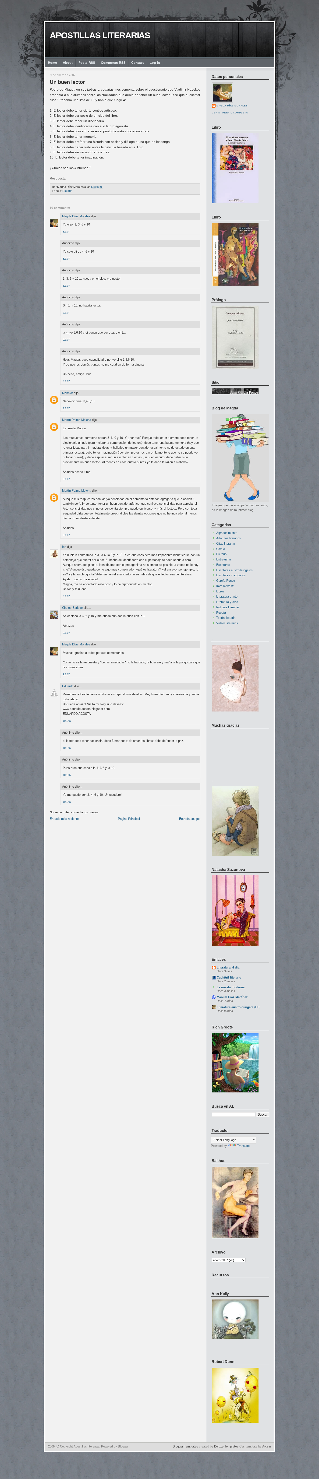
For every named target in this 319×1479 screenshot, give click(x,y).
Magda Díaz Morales (76, 216)
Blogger (123, 1446)
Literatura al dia (228, 967)
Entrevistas (224, 559)
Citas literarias (226, 543)
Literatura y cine (227, 602)
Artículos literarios (228, 538)
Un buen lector (67, 82)
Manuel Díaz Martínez (232, 997)
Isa (64, 547)
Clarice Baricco (72, 607)
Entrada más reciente (64, 818)
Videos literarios (227, 623)
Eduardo (67, 686)
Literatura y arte (226, 596)
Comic (220, 549)
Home (52, 62)
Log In (155, 62)
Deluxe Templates (226, 1446)
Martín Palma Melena (76, 420)
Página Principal (129, 818)
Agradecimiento (226, 533)
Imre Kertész (225, 586)
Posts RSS (86, 62)
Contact (137, 62)
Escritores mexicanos (231, 575)
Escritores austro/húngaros (234, 570)
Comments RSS (113, 62)
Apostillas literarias (100, 35)
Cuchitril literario (229, 977)
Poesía (221, 612)
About (68, 62)
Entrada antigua (189, 818)
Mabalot (67, 393)
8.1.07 (66, 231)
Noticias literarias (228, 607)
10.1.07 (67, 720)
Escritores (223, 565)
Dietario (67, 191)
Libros (220, 591)
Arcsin (266, 1446)
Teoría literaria (225, 618)
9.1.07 (66, 312)
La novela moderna (231, 987)
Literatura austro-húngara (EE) (238, 1007)
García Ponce (225, 580)
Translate (243, 1146)
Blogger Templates (185, 1446)
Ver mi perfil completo (230, 112)
